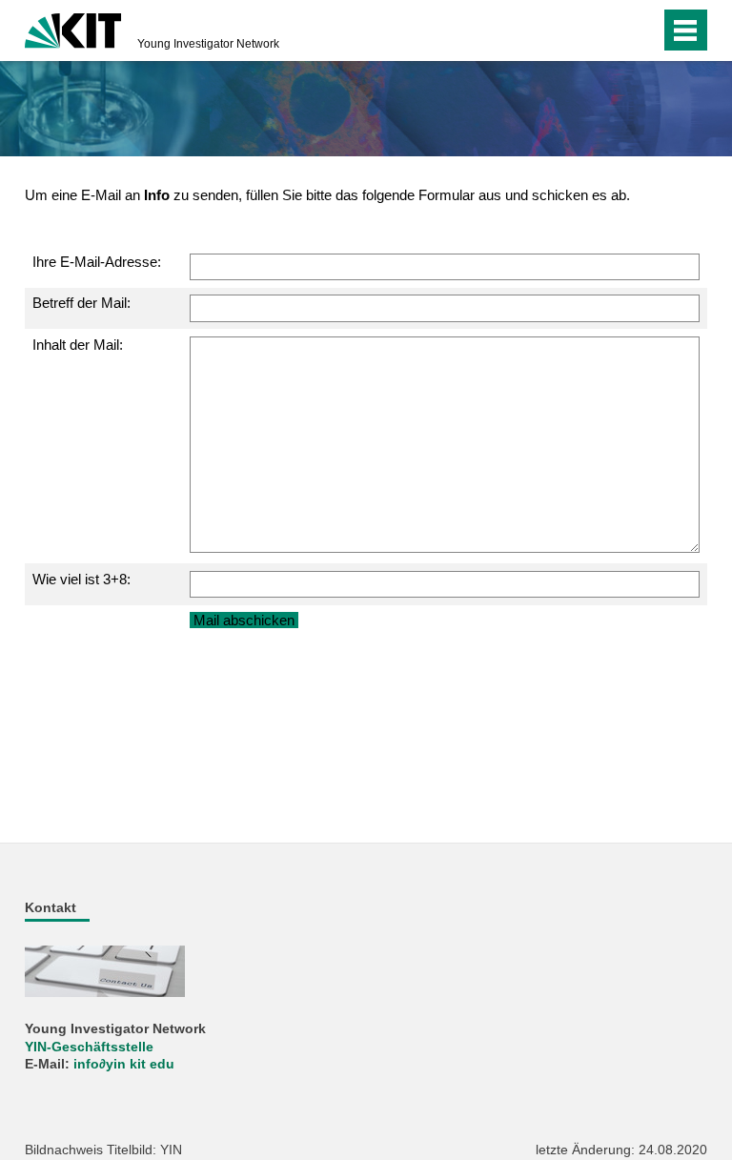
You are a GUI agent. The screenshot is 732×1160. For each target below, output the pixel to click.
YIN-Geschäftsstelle (89, 1047)
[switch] (607, 30)
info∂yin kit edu (123, 1064)
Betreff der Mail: (81, 303)
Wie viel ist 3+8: (81, 579)
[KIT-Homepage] (73, 29)
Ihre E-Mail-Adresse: (96, 262)
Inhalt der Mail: (77, 344)
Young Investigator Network (208, 44)
